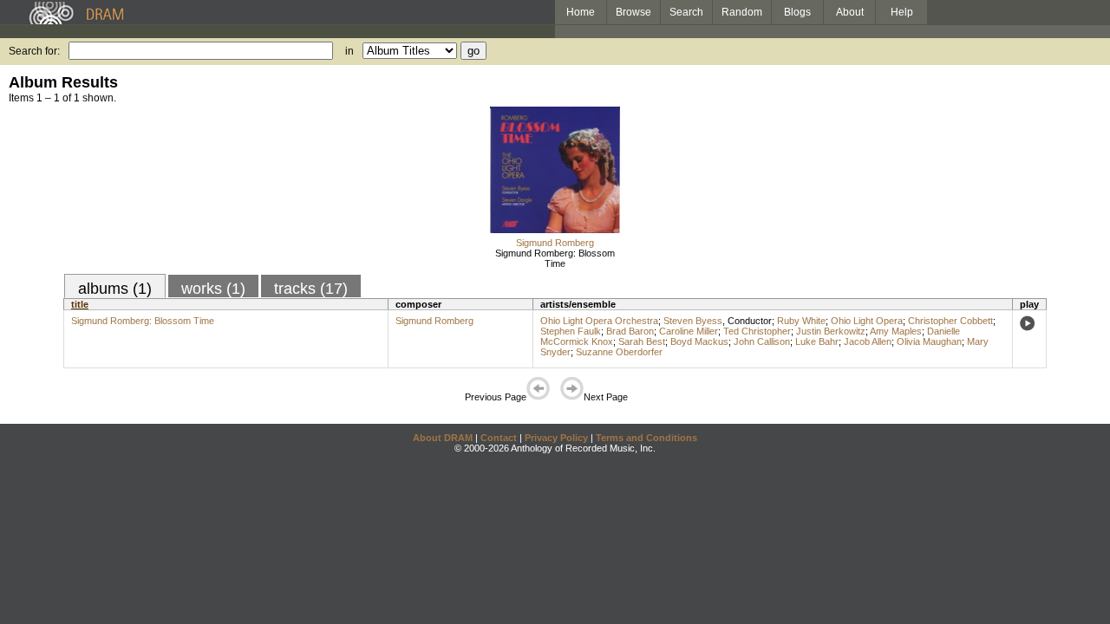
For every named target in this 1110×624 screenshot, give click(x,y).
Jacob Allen (867, 341)
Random (742, 12)
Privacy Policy (556, 437)
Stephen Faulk (570, 331)
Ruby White (801, 320)
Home (580, 12)
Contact (498, 437)
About (850, 12)
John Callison (762, 341)
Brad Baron (630, 331)
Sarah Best (641, 341)
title (79, 304)
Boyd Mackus (699, 341)
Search (686, 12)
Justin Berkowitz (830, 331)
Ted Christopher (757, 331)
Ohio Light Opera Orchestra (599, 320)
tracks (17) (311, 288)
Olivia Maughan (929, 341)
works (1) (213, 288)
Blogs (797, 12)
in (349, 51)
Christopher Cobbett (950, 320)
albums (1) (115, 288)
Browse (633, 12)
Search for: (34, 51)
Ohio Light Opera (867, 320)
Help (902, 12)
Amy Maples (896, 331)
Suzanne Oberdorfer (619, 352)
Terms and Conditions (646, 437)
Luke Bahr (817, 341)
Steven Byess (692, 320)
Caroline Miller (688, 331)
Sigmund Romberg (555, 242)
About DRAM (443, 437)
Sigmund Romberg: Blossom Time (555, 258)
